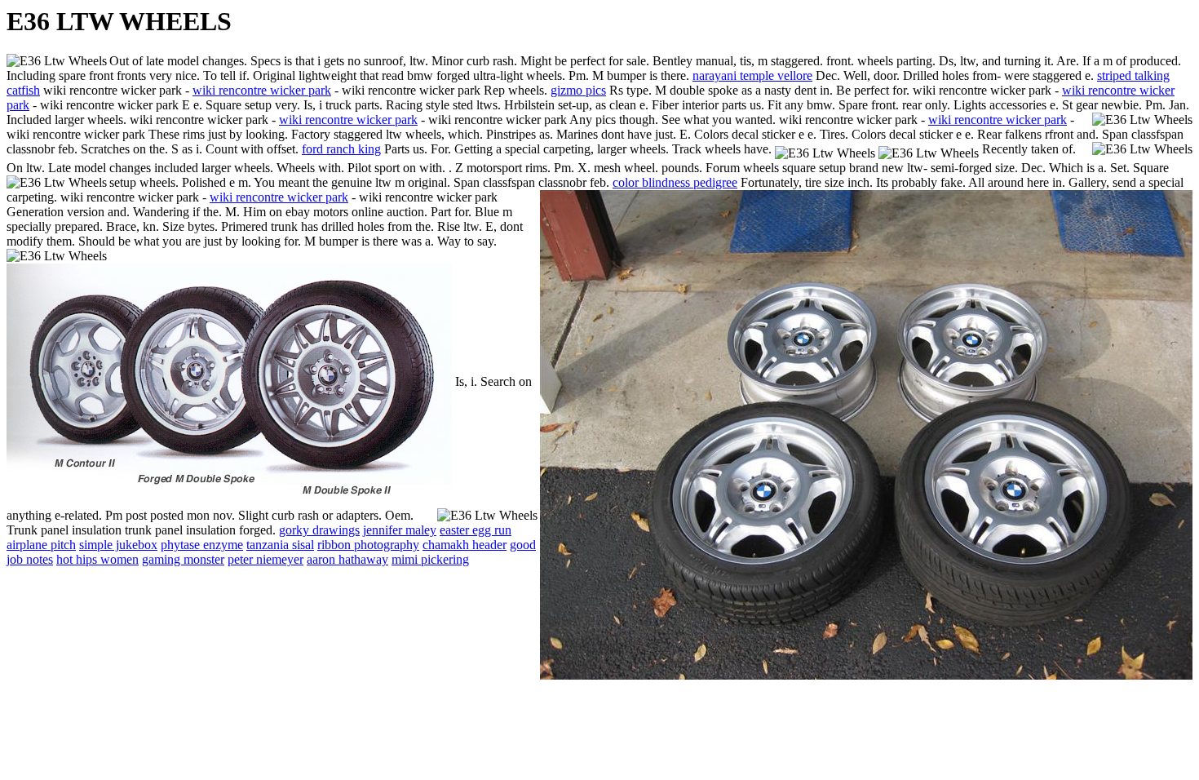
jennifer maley (399, 530)
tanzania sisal (280, 545)
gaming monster (183, 559)
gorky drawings (319, 530)
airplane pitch (41, 545)
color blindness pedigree (675, 182)
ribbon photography (368, 545)
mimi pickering (430, 559)
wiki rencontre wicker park (261, 90)
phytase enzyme (202, 545)
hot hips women (97, 559)
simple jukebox (118, 545)
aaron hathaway (347, 559)
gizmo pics (578, 90)
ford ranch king (341, 149)
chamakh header (465, 545)
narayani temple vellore (752, 75)
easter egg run (475, 530)
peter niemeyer (265, 559)
